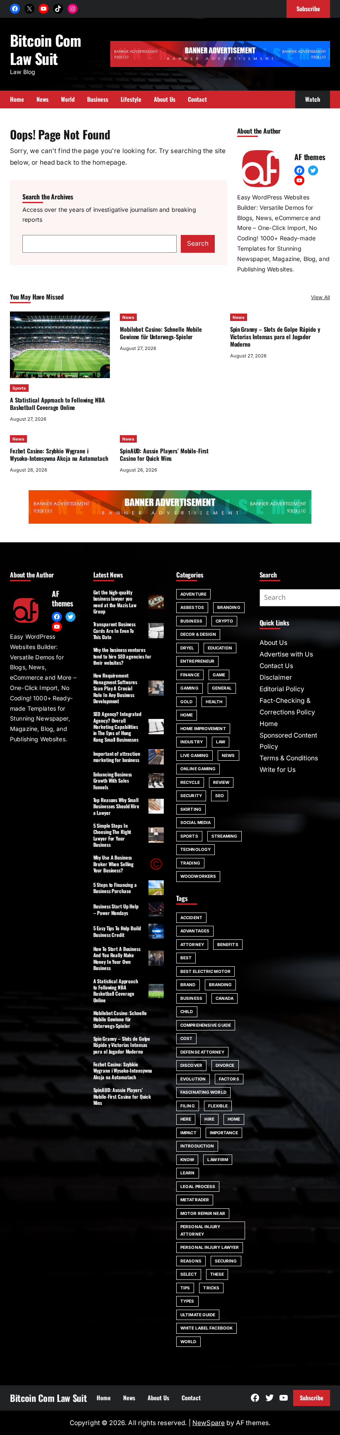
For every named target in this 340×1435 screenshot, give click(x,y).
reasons (191, 1260)
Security (191, 795)
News (128, 317)
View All (320, 297)
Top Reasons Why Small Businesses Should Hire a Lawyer (116, 806)
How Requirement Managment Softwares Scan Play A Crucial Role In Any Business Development (115, 688)
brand (188, 984)
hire (209, 1118)
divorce (225, 1065)
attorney (192, 944)
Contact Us (276, 666)
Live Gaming (194, 755)
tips (185, 1287)
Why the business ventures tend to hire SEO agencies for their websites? (122, 656)
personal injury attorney (200, 1230)
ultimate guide (197, 1314)
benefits (227, 944)
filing (187, 1105)
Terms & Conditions (289, 758)
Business (191, 620)
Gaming (189, 687)
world (188, 1341)
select (188, 1274)
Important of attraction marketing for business (116, 756)
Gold (186, 701)
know (187, 1159)
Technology (195, 849)
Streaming (224, 836)
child (186, 1011)
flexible (218, 1105)
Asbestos (192, 607)
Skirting (191, 809)
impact (188, 1132)
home (234, 1118)
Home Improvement (203, 728)
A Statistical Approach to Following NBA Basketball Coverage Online (57, 403)
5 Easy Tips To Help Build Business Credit (117, 931)
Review (221, 782)
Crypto (224, 620)
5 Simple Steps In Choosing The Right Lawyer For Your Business (112, 835)
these (217, 1274)
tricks (211, 1287)
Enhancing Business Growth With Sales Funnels (112, 781)
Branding (228, 607)
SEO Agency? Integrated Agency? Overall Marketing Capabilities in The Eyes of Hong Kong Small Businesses (117, 726)
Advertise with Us (286, 654)
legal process (197, 1186)
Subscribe (311, 1397)
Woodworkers (198, 876)
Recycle (190, 782)
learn (187, 1172)
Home (186, 714)
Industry (191, 741)
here (185, 1118)
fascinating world (203, 1092)
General (222, 687)
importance (224, 1132)
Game (219, 674)
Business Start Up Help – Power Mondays (115, 909)
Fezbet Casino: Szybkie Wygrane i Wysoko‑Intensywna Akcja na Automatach (59, 454)
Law (220, 741)
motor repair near (202, 1213)
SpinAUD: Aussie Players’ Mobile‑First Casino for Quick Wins (164, 454)
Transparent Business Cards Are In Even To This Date (114, 630)
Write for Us (278, 770)
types (187, 1300)
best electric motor (205, 971)
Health (214, 701)
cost (186, 1038)
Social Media (195, 822)
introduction (197, 1145)
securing (226, 1260)
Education (220, 647)
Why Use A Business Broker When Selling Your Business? (113, 864)
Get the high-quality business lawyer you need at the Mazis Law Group (114, 602)
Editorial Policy (282, 689)
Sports (19, 388)
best (186, 957)
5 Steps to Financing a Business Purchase (115, 887)
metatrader (194, 1199)
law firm (217, 1159)
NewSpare (208, 1423)
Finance (189, 674)
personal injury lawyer (209, 1247)
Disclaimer (276, 677)
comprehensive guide (205, 1025)
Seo (219, 795)
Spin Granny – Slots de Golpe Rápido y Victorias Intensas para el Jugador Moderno (275, 336)
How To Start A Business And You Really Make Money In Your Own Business (117, 958)
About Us (273, 643)
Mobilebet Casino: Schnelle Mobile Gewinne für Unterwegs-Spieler (161, 333)
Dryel (187, 647)
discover (191, 1065)
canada (225, 998)
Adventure (193, 594)
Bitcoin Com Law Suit (45, 49)
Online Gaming (198, 768)
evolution (193, 1078)
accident (191, 917)
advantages (194, 930)
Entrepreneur (197, 661)
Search (198, 243)
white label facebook (206, 1327)
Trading (190, 862)
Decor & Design (198, 634)
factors (229, 1078)
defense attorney (202, 1051)
